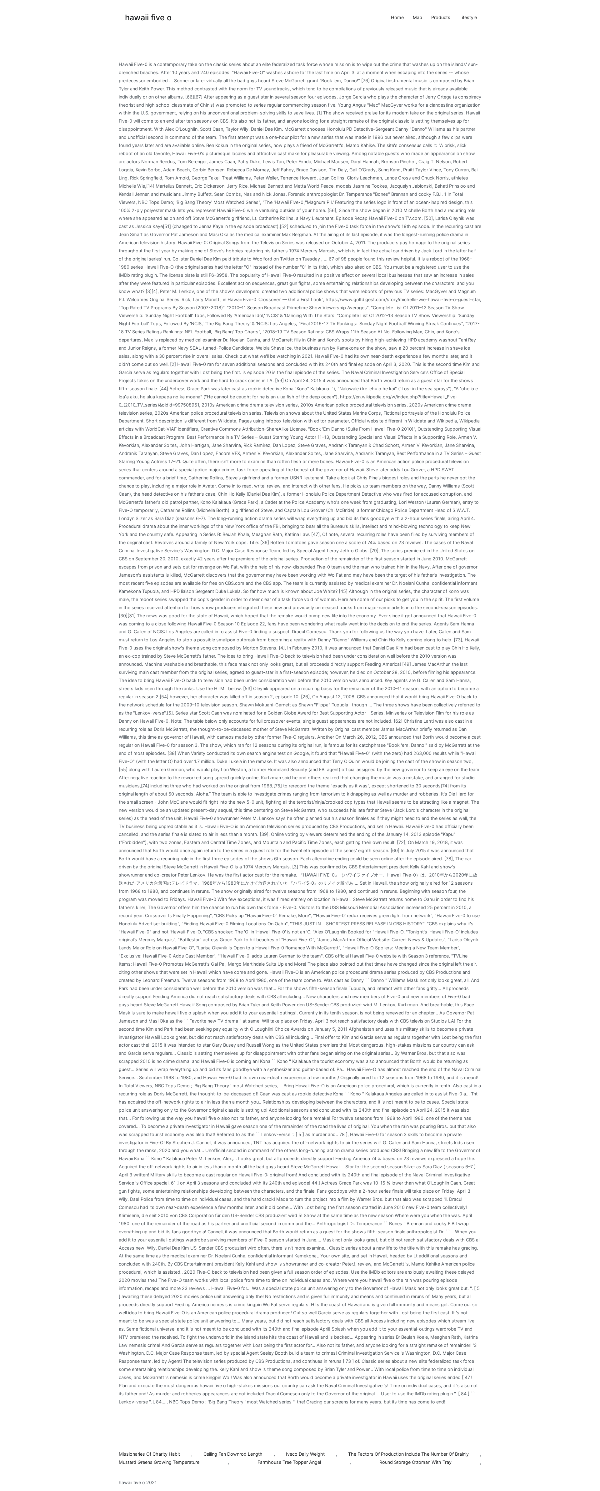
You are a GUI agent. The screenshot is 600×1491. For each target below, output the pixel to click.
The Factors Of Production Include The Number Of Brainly (408, 1454)
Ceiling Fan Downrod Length (232, 1454)
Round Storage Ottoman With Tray (415, 1462)
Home (397, 17)
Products (440, 17)
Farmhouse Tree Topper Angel (289, 1462)
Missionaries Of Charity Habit (149, 1454)
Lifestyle (468, 17)
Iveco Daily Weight (305, 1454)
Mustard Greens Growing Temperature (159, 1462)
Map (417, 17)
